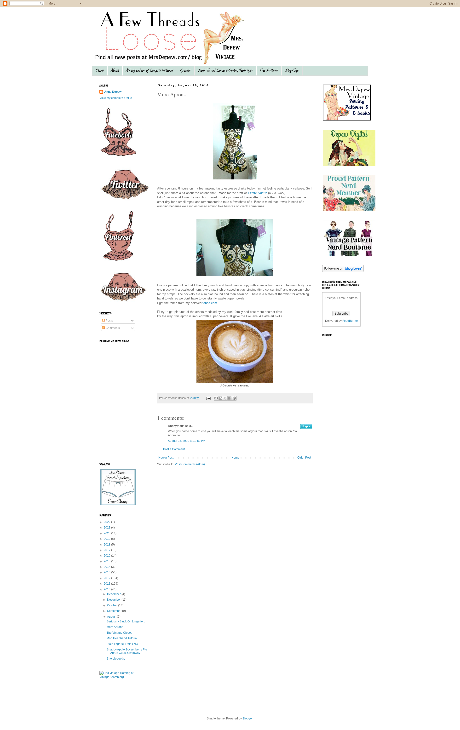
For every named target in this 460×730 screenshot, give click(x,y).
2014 (107, 567)
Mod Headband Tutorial (122, 638)
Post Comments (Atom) (190, 464)
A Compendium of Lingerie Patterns (149, 70)
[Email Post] (208, 398)
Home (100, 70)
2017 (107, 550)
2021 (107, 527)
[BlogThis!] (220, 398)
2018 (107, 544)
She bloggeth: (116, 658)
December (114, 594)
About (115, 70)
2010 (107, 589)
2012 (107, 578)
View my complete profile (115, 98)
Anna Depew (112, 91)
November (114, 599)
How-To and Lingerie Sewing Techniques (225, 70)
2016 (107, 555)
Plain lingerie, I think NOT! (123, 644)
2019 (107, 538)
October (112, 605)
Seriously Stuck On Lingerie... (126, 621)
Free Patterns (269, 70)
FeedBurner (350, 320)
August (112, 616)
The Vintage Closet (119, 632)
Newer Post (165, 457)
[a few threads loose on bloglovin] (343, 271)
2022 (107, 522)
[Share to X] (225, 398)
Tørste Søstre (258, 193)
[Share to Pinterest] (234, 398)
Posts (109, 320)
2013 (107, 572)
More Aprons (115, 627)
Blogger (247, 718)
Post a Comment (174, 449)
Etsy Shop (292, 70)
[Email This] (216, 398)
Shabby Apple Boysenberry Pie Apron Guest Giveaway (127, 651)
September (114, 611)
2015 (107, 561)
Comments (112, 328)
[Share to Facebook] (229, 398)
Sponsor (185, 70)
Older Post (304, 457)
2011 (107, 583)
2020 (107, 533)
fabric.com (209, 303)
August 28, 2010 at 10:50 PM (186, 441)
